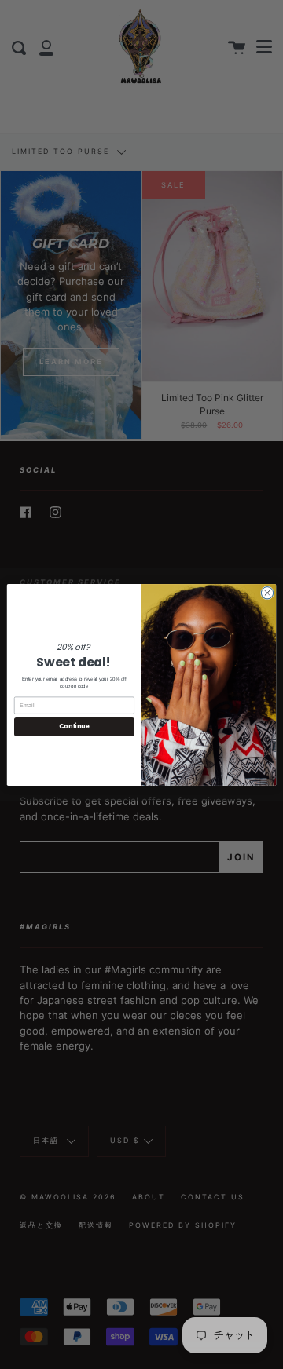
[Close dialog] (267, 592)
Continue (74, 726)
